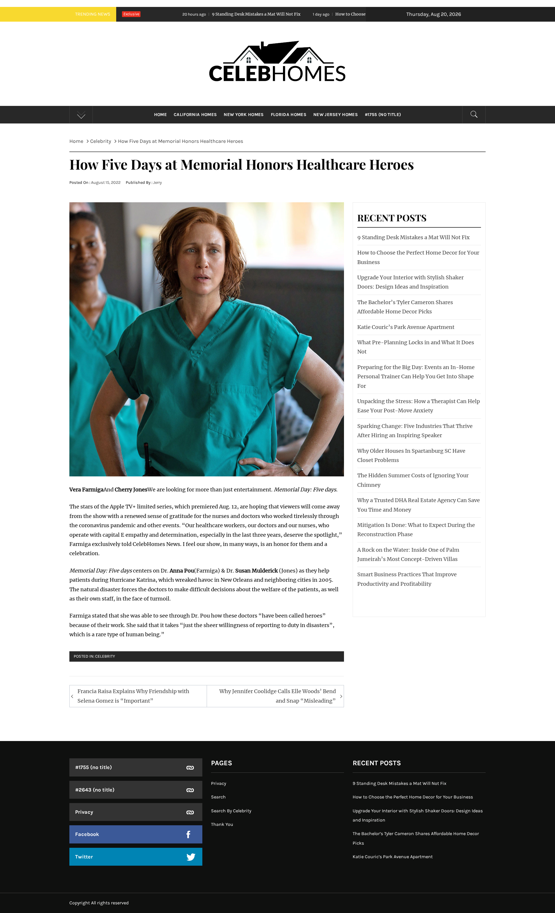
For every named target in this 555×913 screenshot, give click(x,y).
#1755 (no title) (383, 114)
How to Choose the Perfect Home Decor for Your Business (328, 14)
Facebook (87, 834)
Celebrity (105, 656)
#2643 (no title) (94, 790)
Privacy (84, 812)
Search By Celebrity (231, 810)
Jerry (157, 182)
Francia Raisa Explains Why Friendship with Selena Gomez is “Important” (133, 696)
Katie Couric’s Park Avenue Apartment (405, 327)
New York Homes (244, 114)
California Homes (195, 114)
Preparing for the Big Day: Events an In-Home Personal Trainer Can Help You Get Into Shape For (416, 376)
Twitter (84, 857)
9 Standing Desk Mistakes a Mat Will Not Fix (188, 14)
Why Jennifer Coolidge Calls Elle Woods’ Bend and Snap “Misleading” (277, 696)
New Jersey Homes (335, 114)
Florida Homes (288, 114)
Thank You (222, 824)
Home (160, 114)
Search (218, 797)
